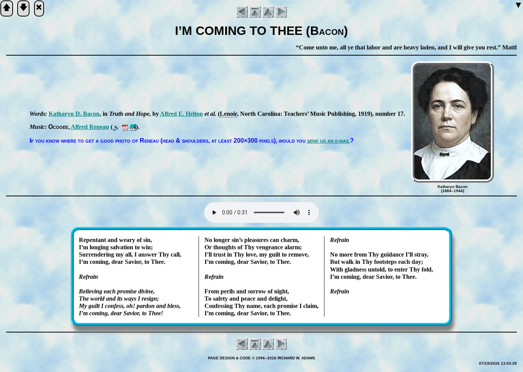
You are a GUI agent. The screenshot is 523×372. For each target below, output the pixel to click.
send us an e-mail (328, 140)
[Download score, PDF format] (125, 126)
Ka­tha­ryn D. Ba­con (74, 113)
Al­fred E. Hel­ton (181, 113)
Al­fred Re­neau (90, 126)
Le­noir (228, 113)
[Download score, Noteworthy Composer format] (133, 126)
